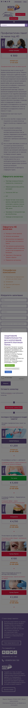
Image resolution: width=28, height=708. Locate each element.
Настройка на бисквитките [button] (12, 368)
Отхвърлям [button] (8, 372)
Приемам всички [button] (10, 365)
